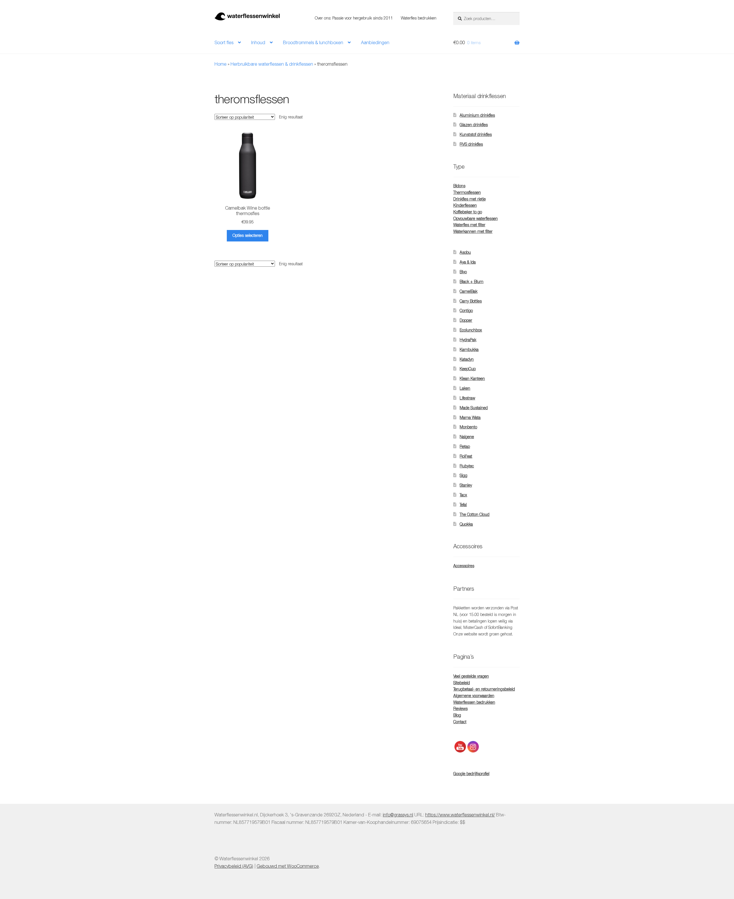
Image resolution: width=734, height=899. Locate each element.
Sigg (463, 475)
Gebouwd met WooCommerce (288, 866)
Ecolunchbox (471, 329)
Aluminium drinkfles (477, 115)
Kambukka (469, 349)
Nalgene (467, 436)
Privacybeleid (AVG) (233, 866)
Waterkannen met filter (473, 231)
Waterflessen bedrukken (474, 702)
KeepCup (468, 368)
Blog (457, 715)
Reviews (460, 708)
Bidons (459, 185)
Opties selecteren (248, 235)
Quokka (466, 524)
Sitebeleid (461, 682)
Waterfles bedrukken (418, 17)
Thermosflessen (467, 192)
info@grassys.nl (398, 814)
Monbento (468, 426)
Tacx (463, 494)
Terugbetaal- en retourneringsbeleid (484, 689)
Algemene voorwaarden (473, 695)
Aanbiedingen (375, 42)
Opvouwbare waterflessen (475, 218)
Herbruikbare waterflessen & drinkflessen (272, 64)
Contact (459, 721)
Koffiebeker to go (467, 211)
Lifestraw (467, 397)
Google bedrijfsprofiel (471, 773)
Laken (465, 388)
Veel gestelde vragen (471, 676)
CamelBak (468, 291)
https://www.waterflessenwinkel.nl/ (460, 814)
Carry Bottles (471, 301)
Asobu (465, 252)
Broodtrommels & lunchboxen (313, 42)
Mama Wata (470, 417)
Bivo (463, 271)
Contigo (466, 310)
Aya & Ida (468, 262)
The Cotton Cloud (474, 514)
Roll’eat (466, 456)
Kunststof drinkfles (476, 134)
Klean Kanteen (472, 378)
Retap (465, 446)
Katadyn (467, 359)
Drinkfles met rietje (469, 198)
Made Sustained (474, 407)
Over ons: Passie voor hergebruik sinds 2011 (354, 17)
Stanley (466, 485)
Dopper (466, 320)
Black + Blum (471, 281)
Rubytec (467, 465)
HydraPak (468, 339)
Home (220, 64)
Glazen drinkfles (474, 124)
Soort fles (223, 42)
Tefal (463, 504)
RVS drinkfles (471, 144)
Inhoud (258, 42)
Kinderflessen (465, 205)
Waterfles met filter (469, 224)
